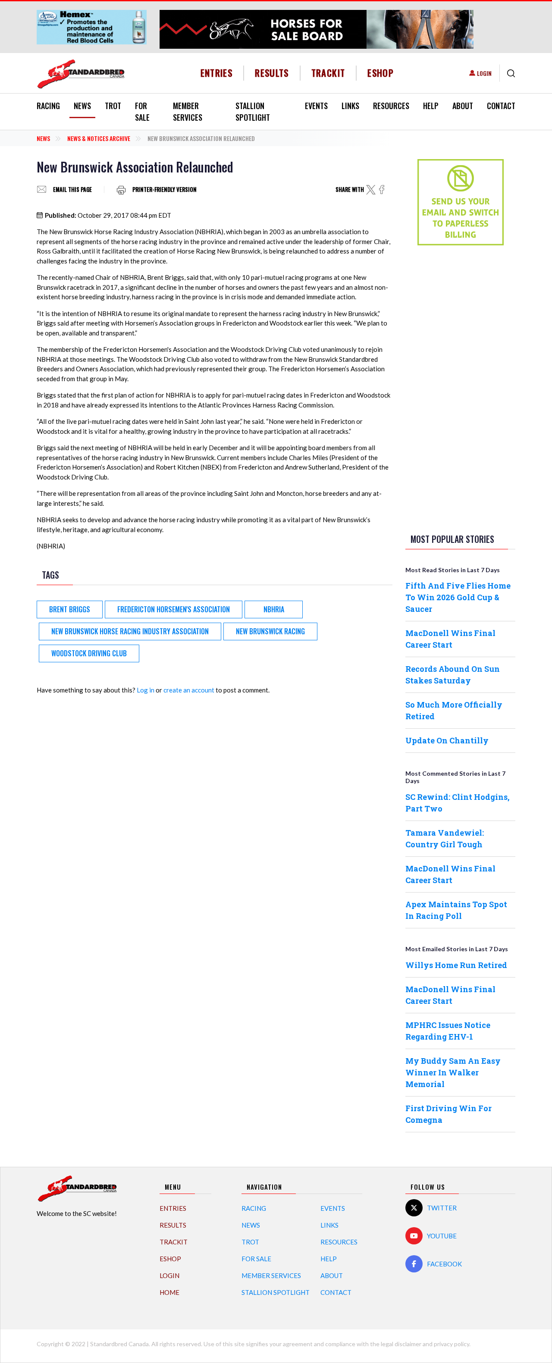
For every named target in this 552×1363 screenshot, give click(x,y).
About (462, 105)
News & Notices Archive (98, 138)
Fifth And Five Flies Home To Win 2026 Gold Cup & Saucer (458, 597)
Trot (113, 105)
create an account (188, 690)
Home (169, 1292)
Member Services (187, 111)
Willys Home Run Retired (456, 965)
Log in (145, 690)
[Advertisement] (460, 387)
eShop (380, 72)
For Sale (142, 111)
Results (272, 72)
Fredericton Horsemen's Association (173, 609)
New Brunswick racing (270, 631)
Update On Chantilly (447, 740)
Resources (391, 105)
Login (484, 73)
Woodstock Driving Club (89, 653)
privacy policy (451, 1343)
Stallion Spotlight (252, 111)
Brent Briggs (69, 609)
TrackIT (328, 72)
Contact (501, 105)
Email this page (72, 189)
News (82, 105)
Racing (48, 105)
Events (316, 105)
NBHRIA (273, 609)
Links (350, 105)
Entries (217, 72)
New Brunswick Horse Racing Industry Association (130, 631)
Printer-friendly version (164, 189)
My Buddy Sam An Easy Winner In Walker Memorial (453, 1072)
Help (431, 105)
